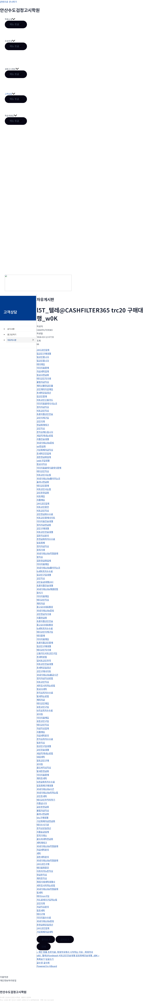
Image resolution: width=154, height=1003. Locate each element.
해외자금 (41, 603)
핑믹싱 (40, 556)
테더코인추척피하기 (46, 799)
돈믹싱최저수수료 (45, 692)
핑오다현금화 (43, 374)
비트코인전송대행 (45, 531)
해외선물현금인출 (45, 385)
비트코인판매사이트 (46, 517)
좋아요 (46, 939)
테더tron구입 (43, 896)
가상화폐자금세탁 (45, 931)
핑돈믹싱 (41, 742)
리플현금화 (42, 617)
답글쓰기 (49, 959)
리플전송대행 (43, 439)
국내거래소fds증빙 (45, 442)
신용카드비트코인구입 (47, 653)
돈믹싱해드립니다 (45, 431)
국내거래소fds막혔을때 (47, 553)
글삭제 (46, 962)
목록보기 (41, 959)
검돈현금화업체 (44, 457)
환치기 (40, 592)
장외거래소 (42, 835)
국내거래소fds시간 (45, 789)
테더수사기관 (43, 824)
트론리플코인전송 (45, 414)
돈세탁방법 (42, 656)
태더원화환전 (43, 867)
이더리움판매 (43, 367)
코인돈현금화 (43, 492)
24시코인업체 (43, 349)
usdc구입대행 (43, 460)
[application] (13, 19)
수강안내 (8, 40)
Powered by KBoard (47, 966)
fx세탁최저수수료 (45, 571)
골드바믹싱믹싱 (44, 767)
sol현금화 (41, 446)
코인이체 (41, 421)
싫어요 (64, 939)
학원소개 (8, 19)
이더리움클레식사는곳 (47, 403)
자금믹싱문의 (43, 906)
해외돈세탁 (42, 778)
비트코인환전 (43, 506)
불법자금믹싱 (43, 381)
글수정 (40, 962)
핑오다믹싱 (42, 464)
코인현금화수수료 (45, 514)
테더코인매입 (43, 703)
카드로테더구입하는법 (47, 899)
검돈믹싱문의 (43, 535)
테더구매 (41, 913)
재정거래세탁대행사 (46, 881)
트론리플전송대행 (45, 585)
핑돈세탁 (41, 910)
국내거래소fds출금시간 (47, 674)
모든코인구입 (43, 706)
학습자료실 (9, 115)
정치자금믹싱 (43, 406)
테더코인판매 (43, 485)
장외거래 (41, 549)
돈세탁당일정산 (44, 392)
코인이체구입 (43, 417)
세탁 (39, 853)
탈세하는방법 (43, 696)
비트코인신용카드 (45, 399)
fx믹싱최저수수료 (45, 710)
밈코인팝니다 (43, 356)
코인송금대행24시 (45, 581)
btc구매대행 (42, 817)
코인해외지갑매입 (45, 389)
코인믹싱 (41, 428)
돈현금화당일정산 (45, 924)
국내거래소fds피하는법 (47, 792)
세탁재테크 (42, 842)
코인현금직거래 (44, 614)
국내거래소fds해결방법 (47, 589)
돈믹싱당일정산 (44, 828)
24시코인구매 (43, 863)
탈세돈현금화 (43, 771)
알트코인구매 (43, 760)
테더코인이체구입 (45, 631)
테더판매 (41, 635)
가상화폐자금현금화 (46, 821)
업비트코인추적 (44, 660)
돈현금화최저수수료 (46, 539)
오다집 (40, 713)
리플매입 (41, 499)
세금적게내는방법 (45, 435)
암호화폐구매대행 (45, 785)
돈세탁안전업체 (44, 453)
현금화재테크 (43, 424)
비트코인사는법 (44, 474)
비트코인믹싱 (43, 410)
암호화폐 (41, 542)
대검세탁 (41, 756)
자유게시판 (11, 340)
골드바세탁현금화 (45, 838)
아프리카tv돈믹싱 (45, 871)
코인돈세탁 (42, 796)
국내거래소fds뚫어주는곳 (48, 478)
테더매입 (41, 364)
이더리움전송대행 (45, 521)
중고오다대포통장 (45, 606)
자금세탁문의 (43, 735)
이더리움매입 (43, 564)
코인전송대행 (43, 749)
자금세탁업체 (43, 371)
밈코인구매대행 (44, 353)
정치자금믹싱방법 (45, 678)
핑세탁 (40, 892)
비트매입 (41, 496)
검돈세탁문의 (43, 856)
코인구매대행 (43, 528)
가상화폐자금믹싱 (45, 449)
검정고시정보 (10, 68)
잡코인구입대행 (44, 574)
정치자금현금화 (44, 524)
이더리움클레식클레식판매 (49, 467)
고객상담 (8, 93)
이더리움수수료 (44, 917)
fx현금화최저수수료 (46, 781)
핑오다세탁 (42, 688)
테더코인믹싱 (43, 471)
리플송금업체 (43, 831)
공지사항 (11, 328)
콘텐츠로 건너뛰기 (8, 1)
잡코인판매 (42, 396)
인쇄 (44, 946)
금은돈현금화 (43, 806)
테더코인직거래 (44, 378)
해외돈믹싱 (42, 878)
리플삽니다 (42, 803)
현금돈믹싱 (42, 874)
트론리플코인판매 (45, 642)
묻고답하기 (11, 334)
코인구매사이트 (44, 671)
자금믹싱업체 (43, 728)
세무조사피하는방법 (46, 685)
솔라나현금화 (43, 481)
